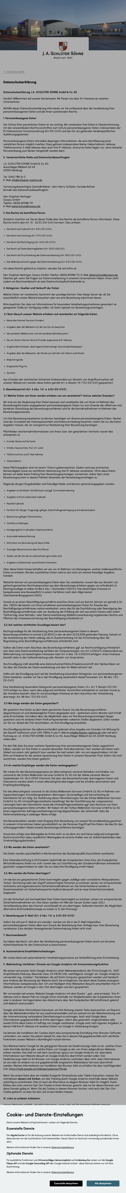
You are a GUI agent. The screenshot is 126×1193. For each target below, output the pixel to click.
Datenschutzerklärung (62, 1147)
